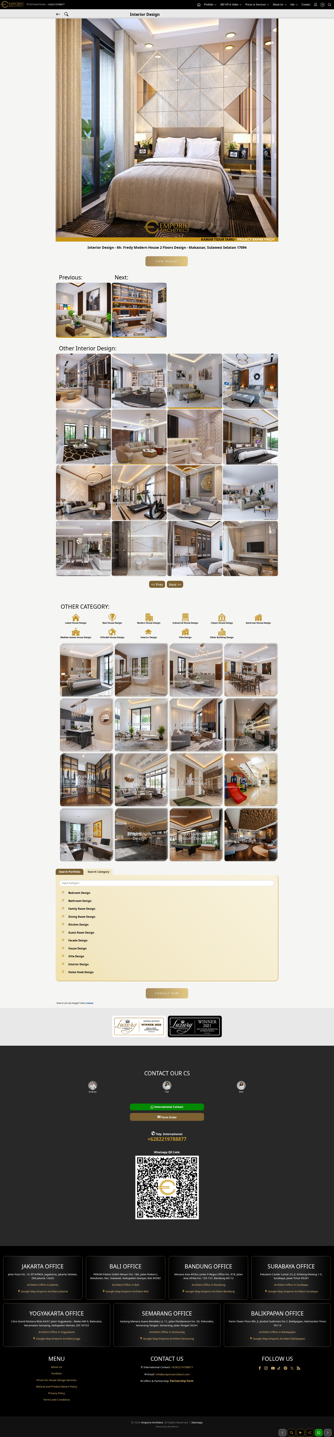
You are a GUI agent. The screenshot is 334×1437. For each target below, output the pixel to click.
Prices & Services (256, 4)
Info (292, 4)
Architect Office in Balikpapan (277, 1332)
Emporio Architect (152, 1422)
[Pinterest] (286, 1369)
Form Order (167, 1117)
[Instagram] (266, 1369)
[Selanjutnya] (328, 1432)
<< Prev (157, 584)
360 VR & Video (229, 4)
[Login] (315, 5)
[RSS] (298, 1369)
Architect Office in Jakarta (42, 1284)
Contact (305, 4)
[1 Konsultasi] (319, 1432)
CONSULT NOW (167, 993)
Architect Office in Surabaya (291, 1284)
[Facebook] (260, 1369)
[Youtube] (273, 1369)
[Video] (300, 1432)
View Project (166, 261)
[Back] (58, 14)
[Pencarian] (291, 1432)
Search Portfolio (69, 871)
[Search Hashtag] (66, 14)
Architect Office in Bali (125, 1284)
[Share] (309, 1432)
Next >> (175, 584)
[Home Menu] (198, 5)
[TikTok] (279, 1369)
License (89, 1003)
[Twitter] (292, 1370)
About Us (278, 4)
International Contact (168, 1107)
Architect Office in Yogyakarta (56, 1332)
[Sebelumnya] (282, 1432)
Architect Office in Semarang (167, 1332)
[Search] (329, 5)
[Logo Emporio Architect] (12, 4)
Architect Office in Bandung (208, 1284)
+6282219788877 (56, 4)
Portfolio (209, 4)
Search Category (98, 871)
